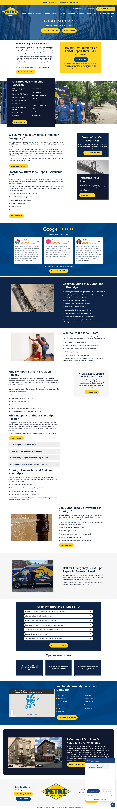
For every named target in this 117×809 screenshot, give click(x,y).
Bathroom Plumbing (18, 97)
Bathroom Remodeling (19, 100)
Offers (31, 13)
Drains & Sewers (84, 13)
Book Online (69, 30)
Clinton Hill (61, 705)
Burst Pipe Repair (17, 104)
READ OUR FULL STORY (78, 764)
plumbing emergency (33, 142)
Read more (28, 261)
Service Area (108, 13)
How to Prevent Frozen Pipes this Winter (58, 668)
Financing (97, 13)
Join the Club (87, 195)
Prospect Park (88, 701)
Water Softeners (36, 115)
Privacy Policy (47, 807)
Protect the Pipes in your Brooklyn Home (88, 668)
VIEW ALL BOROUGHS (67, 717)
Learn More (92, 392)
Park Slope (87, 695)
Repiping (34, 98)
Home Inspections (37, 92)
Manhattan (61, 711)
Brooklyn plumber (39, 53)
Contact (110, 16)
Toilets (33, 108)
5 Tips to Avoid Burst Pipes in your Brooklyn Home (29, 668)
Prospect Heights (89, 698)
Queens (86, 705)
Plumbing (71, 13)
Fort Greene (61, 708)
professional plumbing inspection (70, 522)
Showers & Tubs (37, 102)
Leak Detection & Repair (39, 95)
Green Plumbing (36, 89)
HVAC (63, 13)
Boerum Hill (61, 698)
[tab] (58, 611)
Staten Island (88, 708)
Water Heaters (36, 112)
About (23, 13)
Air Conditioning (43, 13)
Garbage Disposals (18, 112)
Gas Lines (15, 115)
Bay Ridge (61, 695)
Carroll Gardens (62, 701)
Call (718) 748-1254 (105, 9)
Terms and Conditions (40, 807)
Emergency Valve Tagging (20, 94)
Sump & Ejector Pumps (39, 105)
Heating (55, 13)
